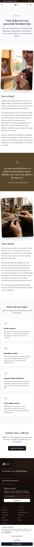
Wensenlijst (5, 520)
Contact (20, 520)
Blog (19, 517)
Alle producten (5, 509)
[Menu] (2, 4)
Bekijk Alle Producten (17, 448)
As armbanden (5, 514)
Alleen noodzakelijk (17, 536)
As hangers (5, 512)
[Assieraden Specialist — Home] (17, 464)
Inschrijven (17, 500)
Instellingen (17, 540)
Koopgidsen (21, 514)
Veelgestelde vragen (23, 512)
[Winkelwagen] (30, 4)
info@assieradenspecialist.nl (10, 480)
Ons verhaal (21, 509)
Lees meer (8, 532)
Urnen (3, 517)
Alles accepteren (17, 544)
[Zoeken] (27, 4)
